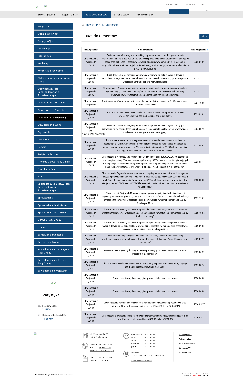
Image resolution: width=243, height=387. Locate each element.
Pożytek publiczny (48, 154)
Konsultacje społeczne (50, 70)
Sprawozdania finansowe (52, 212)
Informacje (44, 48)
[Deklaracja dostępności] (176, 11)
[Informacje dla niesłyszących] (181, 11)
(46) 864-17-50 (105, 344)
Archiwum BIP (185, 352)
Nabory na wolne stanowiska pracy (54, 79)
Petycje (42, 146)
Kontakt (204, 4)
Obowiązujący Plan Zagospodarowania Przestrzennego (48, 92)
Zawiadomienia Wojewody (52, 270)
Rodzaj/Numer (91, 49)
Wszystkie (43, 26)
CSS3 (162, 374)
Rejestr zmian (185, 339)
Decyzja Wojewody (48, 33)
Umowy (42, 227)
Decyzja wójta (45, 41)
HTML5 (158, 374)
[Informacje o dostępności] (171, 11)
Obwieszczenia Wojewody (52, 117)
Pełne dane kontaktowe (141, 360)
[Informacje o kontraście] (186, 11)
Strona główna (185, 334)
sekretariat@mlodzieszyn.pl (102, 350)
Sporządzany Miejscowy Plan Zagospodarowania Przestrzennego (54, 187)
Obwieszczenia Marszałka (52, 102)
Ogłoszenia (44, 132)
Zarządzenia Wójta (48, 242)
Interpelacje (45, 55)
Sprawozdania (46, 197)
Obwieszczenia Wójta (50, 124)
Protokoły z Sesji (47, 168)
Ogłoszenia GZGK (47, 139)
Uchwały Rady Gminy (49, 219)
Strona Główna (172, 4)
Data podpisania (198, 49)
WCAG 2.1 (172, 374)
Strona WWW (184, 348)
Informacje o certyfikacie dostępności (130, 374)
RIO (40, 176)
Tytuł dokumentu (145, 49)
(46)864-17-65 (105, 347)
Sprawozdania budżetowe (52, 205)
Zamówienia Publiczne (50, 234)
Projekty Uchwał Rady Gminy (54, 161)
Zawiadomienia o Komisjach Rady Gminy (53, 251)
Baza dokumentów (187, 343)
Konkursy (43, 63)
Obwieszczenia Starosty (51, 110)
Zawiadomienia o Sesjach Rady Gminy (52, 261)
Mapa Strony (191, 4)
